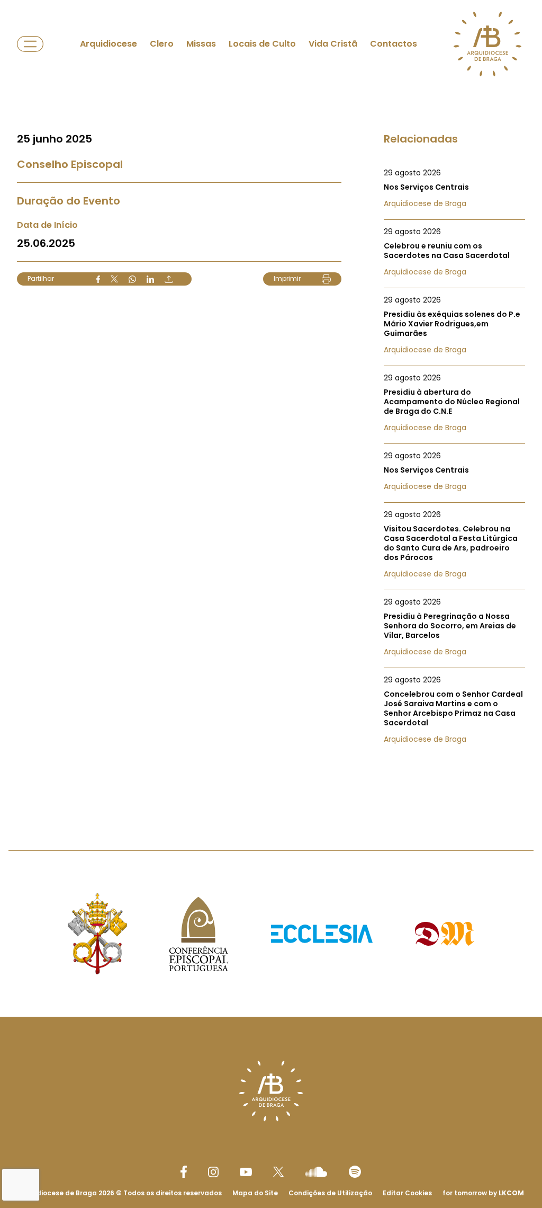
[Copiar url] (169, 279)
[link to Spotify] (355, 1171)
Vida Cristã (333, 44)
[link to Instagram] (213, 1172)
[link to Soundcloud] (316, 1171)
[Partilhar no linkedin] (150, 279)
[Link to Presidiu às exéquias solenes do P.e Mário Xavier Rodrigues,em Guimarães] (454, 325)
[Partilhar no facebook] (98, 279)
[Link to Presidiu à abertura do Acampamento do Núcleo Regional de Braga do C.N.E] (454, 402)
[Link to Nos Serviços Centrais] (454, 188)
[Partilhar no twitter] (114, 279)
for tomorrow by (483, 1192)
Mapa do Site (255, 1192)
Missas (201, 44)
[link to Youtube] (246, 1172)
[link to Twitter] (278, 1171)
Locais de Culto (262, 44)
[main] (271, 404)
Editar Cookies (407, 1193)
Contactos (393, 44)
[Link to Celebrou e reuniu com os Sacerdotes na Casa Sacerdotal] (454, 251)
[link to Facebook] (183, 1172)
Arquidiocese (108, 44)
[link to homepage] (487, 44)
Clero (162, 44)
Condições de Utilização (330, 1192)
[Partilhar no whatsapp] (132, 279)
